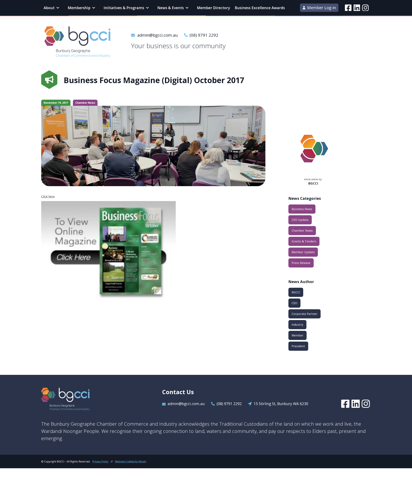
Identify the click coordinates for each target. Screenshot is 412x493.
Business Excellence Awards (260, 7)
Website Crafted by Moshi (130, 461)
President (298, 346)
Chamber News (302, 230)
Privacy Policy (100, 461)
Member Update (303, 252)
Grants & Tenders (304, 241)
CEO (294, 303)
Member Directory (213, 7)
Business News (302, 209)
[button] (51, 7)
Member (297, 335)
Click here (48, 196)
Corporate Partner (304, 314)
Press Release (301, 263)
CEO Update (300, 220)
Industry (297, 324)
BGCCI (296, 292)
